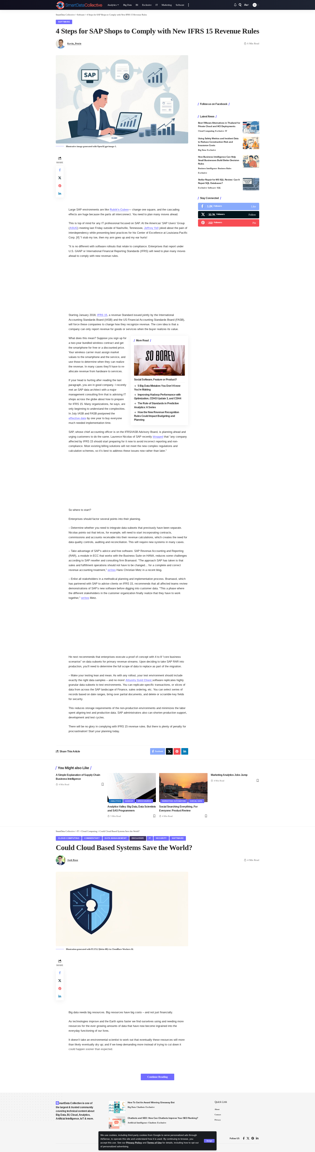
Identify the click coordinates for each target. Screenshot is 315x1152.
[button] (209, 1141)
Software (64, 22)
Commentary (92, 838)
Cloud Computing (206, 131)
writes (112, 570)
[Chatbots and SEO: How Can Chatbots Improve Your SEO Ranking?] (117, 1122)
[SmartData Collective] (79, 5)
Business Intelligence (207, 168)
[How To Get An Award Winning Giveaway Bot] (117, 1107)
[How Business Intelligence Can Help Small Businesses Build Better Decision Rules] (251, 161)
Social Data (196, 801)
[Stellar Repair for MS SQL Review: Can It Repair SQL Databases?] (251, 184)
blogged (158, 436)
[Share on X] (60, 178)
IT (226, 131)
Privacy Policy (134, 1142)
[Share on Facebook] (60, 170)
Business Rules (224, 168)
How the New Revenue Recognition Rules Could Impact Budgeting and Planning (156, 416)
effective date (77, 418)
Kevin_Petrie (74, 43)
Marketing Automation (174, 801)
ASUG (73, 228)
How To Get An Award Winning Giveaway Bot (151, 1102)
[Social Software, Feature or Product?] (159, 360)
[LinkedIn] (257, 1138)
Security (161, 838)
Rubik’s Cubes (119, 209)
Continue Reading (157, 1076)
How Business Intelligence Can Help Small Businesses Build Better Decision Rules (218, 160)
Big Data (202, 150)
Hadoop (129, 801)
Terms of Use (154, 1142)
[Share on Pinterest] (60, 185)
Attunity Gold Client (139, 680)
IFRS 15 (102, 315)
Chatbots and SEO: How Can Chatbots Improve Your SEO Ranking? (163, 1118)
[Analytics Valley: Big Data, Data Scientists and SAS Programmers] (131, 787)
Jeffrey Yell (151, 228)
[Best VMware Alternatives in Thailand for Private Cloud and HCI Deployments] (251, 127)
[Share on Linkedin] (60, 193)
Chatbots (140, 1107)
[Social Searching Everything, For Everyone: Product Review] (183, 787)
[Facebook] (228, 206)
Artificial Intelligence (137, 1122)
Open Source (144, 801)
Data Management (116, 838)
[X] (228, 214)
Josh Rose (72, 860)
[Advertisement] (128, 179)
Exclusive (219, 131)
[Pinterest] (228, 223)
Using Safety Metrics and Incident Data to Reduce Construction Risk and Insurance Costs (218, 142)
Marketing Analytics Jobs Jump (229, 775)
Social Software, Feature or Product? (155, 379)
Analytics (116, 801)
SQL (219, 188)
